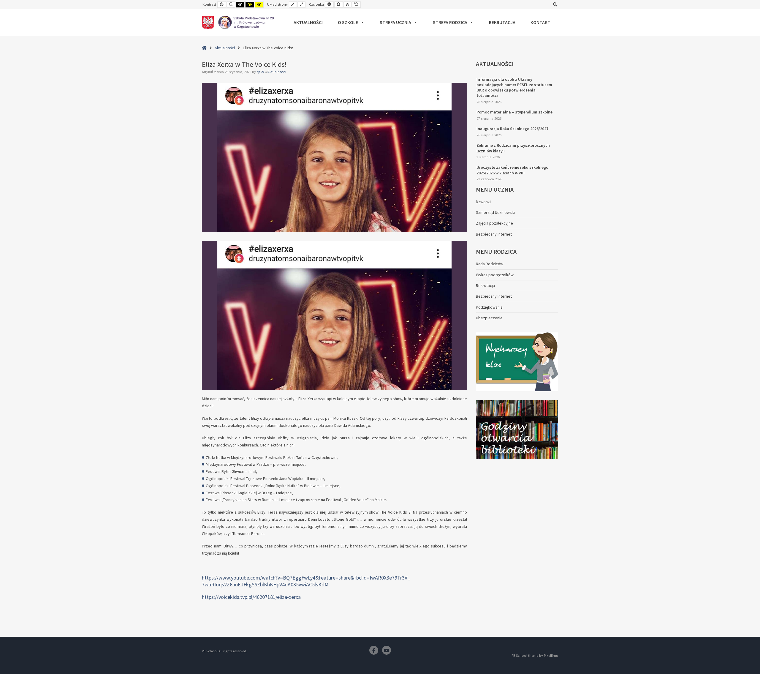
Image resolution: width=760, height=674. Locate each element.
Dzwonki (483, 201)
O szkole (348, 22)
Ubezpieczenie (489, 318)
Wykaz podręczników (495, 274)
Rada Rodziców (489, 263)
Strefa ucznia (395, 22)
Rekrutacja (502, 22)
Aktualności (308, 22)
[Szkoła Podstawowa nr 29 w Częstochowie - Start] (238, 22)
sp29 (261, 72)
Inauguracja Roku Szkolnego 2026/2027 (512, 128)
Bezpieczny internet (494, 234)
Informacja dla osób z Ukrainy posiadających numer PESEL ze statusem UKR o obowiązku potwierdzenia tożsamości (514, 87)
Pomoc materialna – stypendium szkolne (514, 112)
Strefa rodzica (450, 22)
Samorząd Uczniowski (495, 212)
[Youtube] (386, 650)
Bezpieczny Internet (494, 296)
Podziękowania (489, 307)
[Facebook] (373, 650)
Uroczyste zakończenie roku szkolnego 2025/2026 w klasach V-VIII (512, 170)
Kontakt (540, 22)
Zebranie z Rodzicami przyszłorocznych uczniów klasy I (513, 148)
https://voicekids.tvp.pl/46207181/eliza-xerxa (251, 597)
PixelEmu (551, 655)
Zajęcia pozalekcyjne (494, 223)
